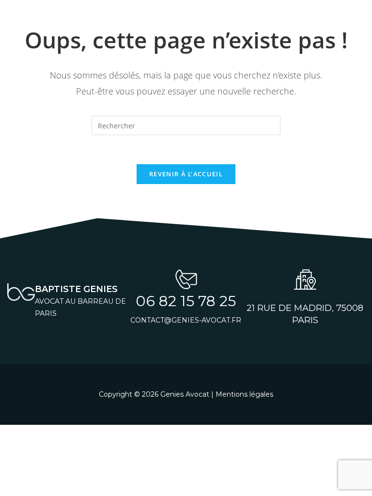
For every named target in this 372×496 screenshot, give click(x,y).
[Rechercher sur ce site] (186, 124)
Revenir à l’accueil (186, 174)
